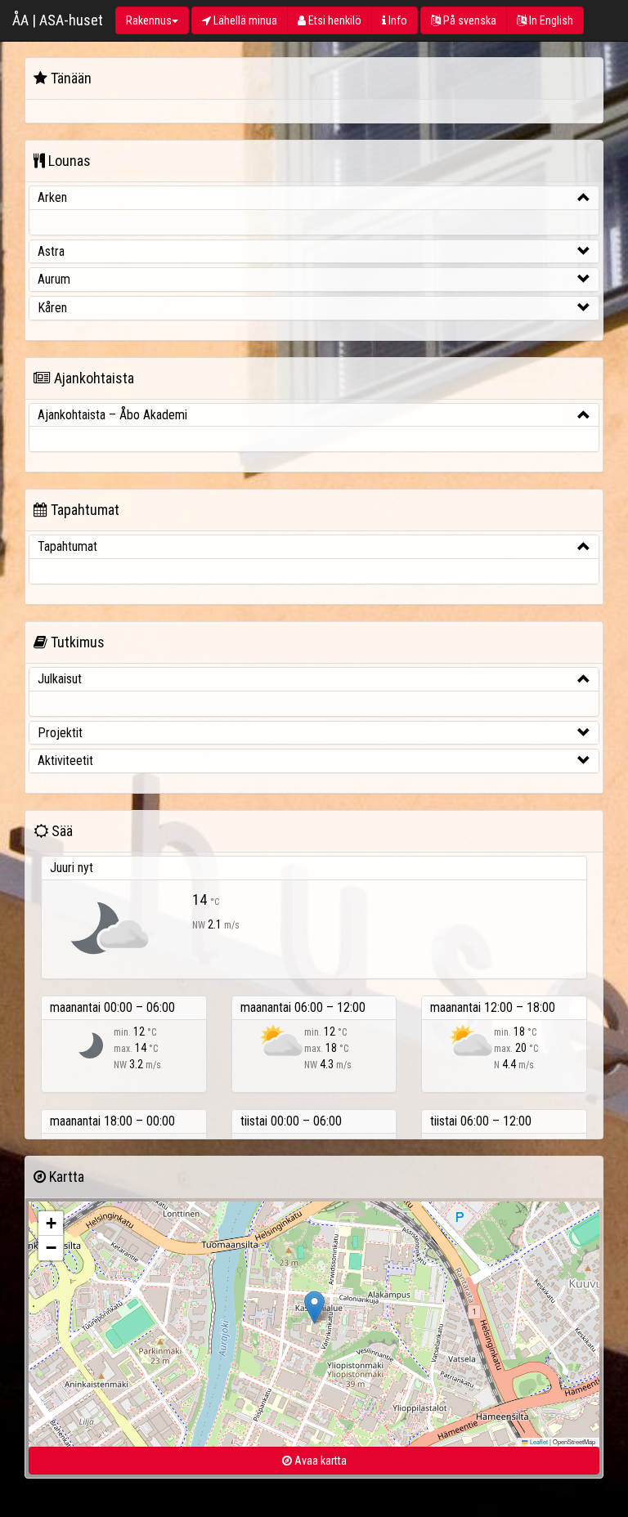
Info (396, 20)
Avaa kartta (319, 1460)
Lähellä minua (244, 20)
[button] (314, 1307)
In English (550, 20)
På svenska (468, 20)
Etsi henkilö (333, 20)
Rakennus (149, 20)
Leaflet (538, 1441)
